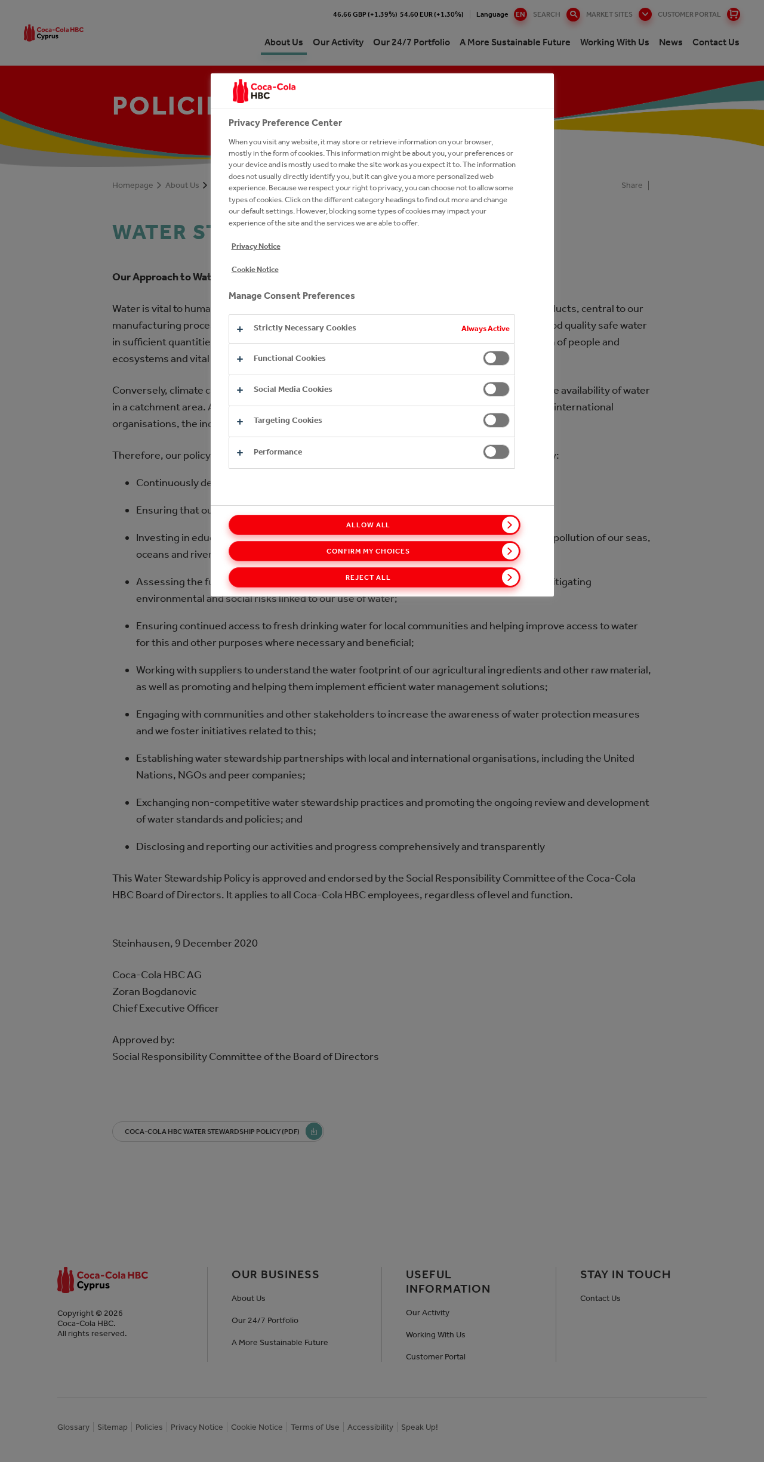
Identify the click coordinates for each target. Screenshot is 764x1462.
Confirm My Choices (367, 551)
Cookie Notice (255, 269)
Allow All (368, 525)
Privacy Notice (256, 246)
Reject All (368, 577)
